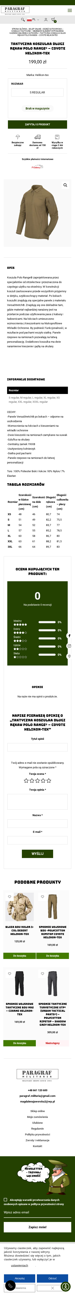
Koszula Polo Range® (20, 277)
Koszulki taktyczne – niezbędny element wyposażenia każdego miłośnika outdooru (37, 32)
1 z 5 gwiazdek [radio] (26, 780)
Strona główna (19, 29)
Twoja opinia (37, 789)
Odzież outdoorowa (52, 29)
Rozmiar (17, 83)
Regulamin (37, 1128)
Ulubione (37, 1122)
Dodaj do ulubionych (9, 897)
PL (33, 19)
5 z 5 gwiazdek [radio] (48, 780)
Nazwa (37, 815)
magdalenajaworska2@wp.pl (37, 1101)
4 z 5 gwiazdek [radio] (43, 780)
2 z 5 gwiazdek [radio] (31, 780)
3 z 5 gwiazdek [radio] (37, 780)
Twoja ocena (37, 773)
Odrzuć (53, 1278)
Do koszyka (19, 955)
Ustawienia (19, 1288)
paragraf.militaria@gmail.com (37, 1095)
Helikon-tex (42, 75)
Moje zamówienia (37, 1117)
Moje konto (45, 19)
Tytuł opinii (37, 738)
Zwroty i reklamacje (37, 1140)
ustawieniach (19, 1265)
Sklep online (35, 29)
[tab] (37, 484)
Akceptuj (20, 1278)
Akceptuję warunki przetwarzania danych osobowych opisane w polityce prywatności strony (34, 1202)
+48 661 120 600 (10, 1285)
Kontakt (37, 1146)
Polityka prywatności (37, 1134)
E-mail (37, 831)
